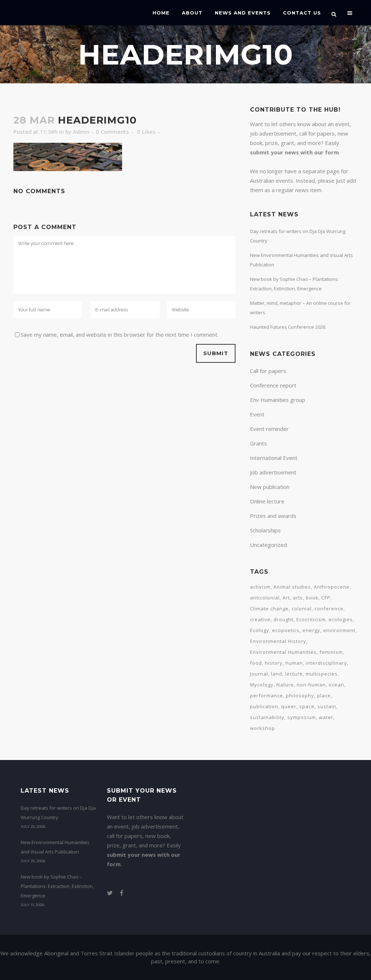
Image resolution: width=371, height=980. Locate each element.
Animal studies (292, 587)
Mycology (262, 684)
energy (311, 630)
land (276, 673)
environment (339, 630)
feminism (331, 652)
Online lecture (267, 501)
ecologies (341, 619)
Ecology (259, 630)
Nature (285, 684)
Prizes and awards (273, 515)
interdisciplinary (326, 663)
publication (264, 706)
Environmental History (278, 641)
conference (328, 608)
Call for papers (268, 370)
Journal (259, 673)
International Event (273, 457)
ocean (336, 684)
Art (286, 597)
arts (298, 597)
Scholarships (265, 530)
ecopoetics (286, 630)
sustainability (267, 717)
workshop (262, 728)
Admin (81, 131)
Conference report (273, 385)
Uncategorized (268, 544)
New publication (269, 486)
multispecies (322, 673)
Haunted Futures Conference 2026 (287, 327)
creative (260, 619)
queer (288, 706)
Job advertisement (273, 472)
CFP (325, 597)
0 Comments (112, 131)
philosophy (300, 695)
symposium (301, 717)
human (294, 663)
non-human (311, 684)
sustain (326, 706)
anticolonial (265, 597)
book (312, 597)
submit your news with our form (294, 152)
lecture (294, 673)
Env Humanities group (277, 399)
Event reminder (269, 428)
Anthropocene (332, 587)
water (326, 717)
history (274, 663)
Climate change (269, 608)
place (324, 695)
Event (257, 414)
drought (283, 619)
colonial (302, 608)
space (306, 706)
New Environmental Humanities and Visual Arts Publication (55, 847)
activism (260, 587)
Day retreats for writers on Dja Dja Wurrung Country (58, 813)
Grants (258, 443)
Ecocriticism (311, 619)
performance (266, 695)
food (256, 663)
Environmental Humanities (283, 652)
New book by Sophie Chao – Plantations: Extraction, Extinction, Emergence (57, 886)
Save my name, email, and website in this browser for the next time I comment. (119, 334)
